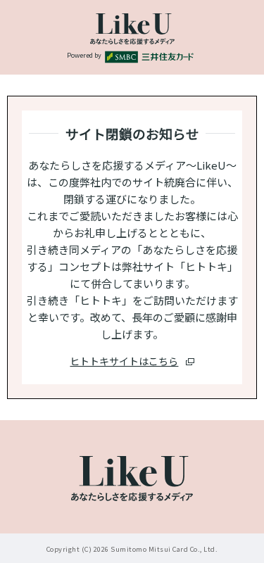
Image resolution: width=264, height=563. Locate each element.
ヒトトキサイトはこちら (124, 361)
